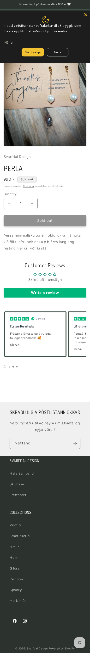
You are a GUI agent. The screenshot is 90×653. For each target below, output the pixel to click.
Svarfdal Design (37, 648)
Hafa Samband (22, 473)
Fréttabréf (18, 495)
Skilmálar (17, 484)
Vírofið (15, 525)
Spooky (16, 590)
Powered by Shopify (61, 648)
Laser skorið (20, 536)
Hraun (15, 547)
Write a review (45, 292)
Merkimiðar (19, 601)
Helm (14, 558)
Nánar (9, 42)
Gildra (14, 568)
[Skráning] (75, 443)
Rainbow (17, 579)
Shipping (28, 186)
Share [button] (13, 366)
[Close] (85, 14)
